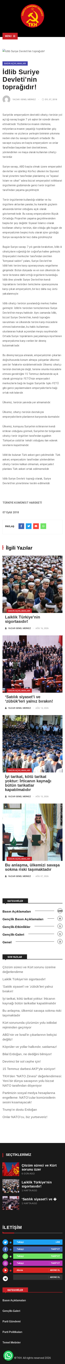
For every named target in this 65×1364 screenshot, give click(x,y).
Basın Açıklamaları (15, 63)
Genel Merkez (28, 99)
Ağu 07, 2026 (42, 876)
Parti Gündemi (11, 1321)
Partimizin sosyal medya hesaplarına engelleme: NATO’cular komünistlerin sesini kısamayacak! (29, 1097)
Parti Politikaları (12, 1332)
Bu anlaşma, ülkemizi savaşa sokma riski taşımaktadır (32, 867)
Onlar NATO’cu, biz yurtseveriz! (24, 1117)
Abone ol (55, 1270)
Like (58, 1242)
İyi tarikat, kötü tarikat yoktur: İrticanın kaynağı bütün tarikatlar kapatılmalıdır (28, 783)
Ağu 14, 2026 (42, 708)
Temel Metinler (11, 1342)
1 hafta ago (29, 1190)
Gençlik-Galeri (13, 934)
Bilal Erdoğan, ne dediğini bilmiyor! (27, 1054)
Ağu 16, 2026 (42, 628)
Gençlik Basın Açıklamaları (22, 919)
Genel (7, 942)
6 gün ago (28, 1174)
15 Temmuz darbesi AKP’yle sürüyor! (28, 1069)
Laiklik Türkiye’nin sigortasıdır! (22, 619)
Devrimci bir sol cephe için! (21, 1061)
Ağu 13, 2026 (42, 796)
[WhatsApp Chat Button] (8, 1356)
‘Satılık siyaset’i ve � (39, 1199)
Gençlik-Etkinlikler (16, 927)
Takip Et (55, 1249)
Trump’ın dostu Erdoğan (19, 1109)
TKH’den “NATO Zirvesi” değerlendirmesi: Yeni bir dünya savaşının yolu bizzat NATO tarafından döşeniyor (32, 1080)
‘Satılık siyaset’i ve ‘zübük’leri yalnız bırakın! (29, 699)
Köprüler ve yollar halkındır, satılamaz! (29, 1046)
